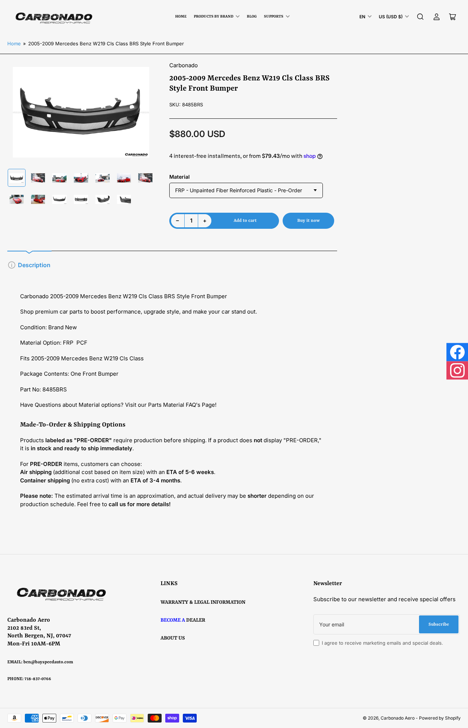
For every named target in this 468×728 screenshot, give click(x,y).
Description (34, 265)
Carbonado (183, 65)
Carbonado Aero (398, 718)
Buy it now (308, 220)
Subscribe (439, 624)
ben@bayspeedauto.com (48, 662)
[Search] (420, 17)
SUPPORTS (273, 16)
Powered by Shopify (440, 718)
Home (180, 16)
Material (179, 177)
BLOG (252, 16)
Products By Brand (213, 16)
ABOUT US (173, 638)
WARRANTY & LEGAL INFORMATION (203, 602)
